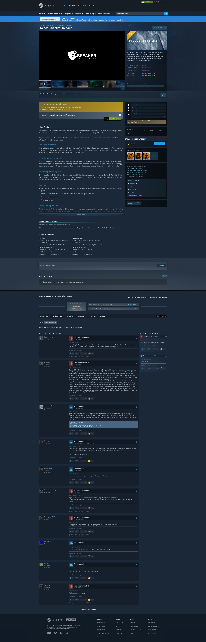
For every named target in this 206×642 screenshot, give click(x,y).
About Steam (101, 622)
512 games (47, 364)
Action (129, 86)
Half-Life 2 (77, 107)
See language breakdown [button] (135, 297)
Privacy (132, 622)
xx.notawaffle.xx (49, 406)
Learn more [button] (160, 144)
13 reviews (47, 492)
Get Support (152, 630)
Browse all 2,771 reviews (88, 609)
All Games (42, 25)
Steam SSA (101, 626)
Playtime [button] (92, 316)
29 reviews (47, 339)
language (162, 2)
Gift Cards (100, 637)
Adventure (135, 86)
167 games (47, 565)
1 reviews (46, 589)
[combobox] (140, 13)
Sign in (42, 94)
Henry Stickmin (49, 337)
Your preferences (162, 297)
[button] (42, 13)
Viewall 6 (154, 156)
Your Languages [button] (50, 322)
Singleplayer (158, 86)
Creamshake (48, 468)
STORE (64, 6)
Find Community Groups (134, 195)
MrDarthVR (47, 541)
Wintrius (47, 362)
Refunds (132, 637)
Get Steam (151, 622)
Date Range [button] (81, 316)
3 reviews (46, 410)
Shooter (146, 86)
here (45, 109)
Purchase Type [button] (57, 316)
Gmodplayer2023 (49, 517)
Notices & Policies (135, 630)
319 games (47, 470)
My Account (152, 633)
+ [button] (163, 86)
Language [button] (70, 316)
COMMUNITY (73, 6)
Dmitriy (46, 441)
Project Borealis (138, 174)
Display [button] (102, 316)
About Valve (119, 622)
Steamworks (101, 630)
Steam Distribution (103, 633)
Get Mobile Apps (153, 626)
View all (165, 275)
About (83, 6)
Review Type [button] (44, 316)
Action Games (50, 25)
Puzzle (151, 86)
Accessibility (134, 626)
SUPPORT (92, 6)
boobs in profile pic (50, 490)
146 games (47, 408)
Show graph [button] (160, 316)
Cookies (132, 633)
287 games (47, 587)
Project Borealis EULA (133, 123)
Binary (46, 563)
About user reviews (150, 297)
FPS (141, 86)
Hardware (118, 630)
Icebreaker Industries (148, 73)
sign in (155, 2)
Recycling (119, 633)
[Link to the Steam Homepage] (46, 7)
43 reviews (47, 443)
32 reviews (47, 366)
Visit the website (132, 181)
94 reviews (47, 567)
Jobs (117, 626)
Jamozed (47, 585)
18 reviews (47, 472)
